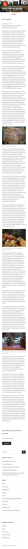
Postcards (4, 504)
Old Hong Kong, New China (9, 461)
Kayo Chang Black (12, 8)
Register (4, 526)
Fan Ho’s (10, 86)
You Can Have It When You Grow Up (11, 510)
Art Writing (5, 486)
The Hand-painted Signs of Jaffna (10, 467)
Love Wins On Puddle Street (9, 470)
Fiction (4, 495)
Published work (6, 507)
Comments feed (6, 534)
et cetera (4, 492)
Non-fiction (5, 501)
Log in (3, 529)
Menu (14, 14)
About (3, 483)
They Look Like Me (7, 464)
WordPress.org (6, 537)
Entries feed (5, 531)
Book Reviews (5, 489)
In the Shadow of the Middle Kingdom (11, 498)
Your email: (5, 433)
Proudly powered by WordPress (9, 545)
